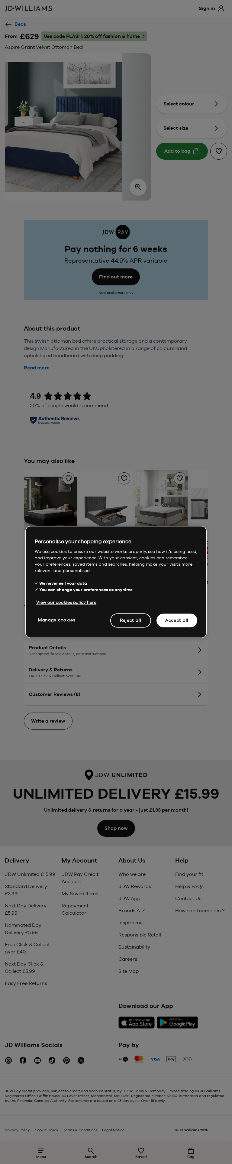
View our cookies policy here (66, 602)
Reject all (130, 620)
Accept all (176, 620)
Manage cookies (57, 619)
